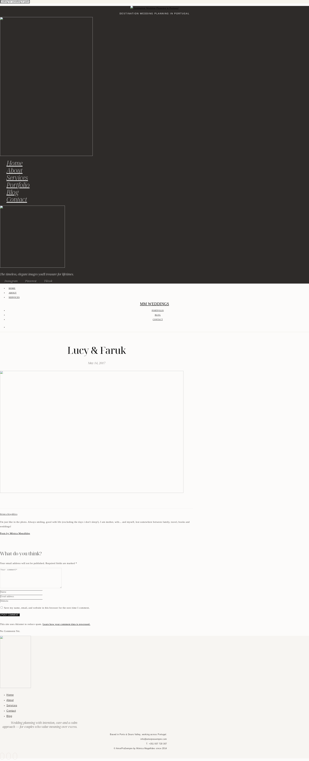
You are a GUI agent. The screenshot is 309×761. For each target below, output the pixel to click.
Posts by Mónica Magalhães (15, 533)
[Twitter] (6, 503)
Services (17, 177)
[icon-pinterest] (8, 756)
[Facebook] (2, 503)
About (14, 170)
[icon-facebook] (2, 756)
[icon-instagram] (15, 756)
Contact (16, 199)
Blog (12, 192)
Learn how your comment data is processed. (66, 624)
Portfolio (18, 184)
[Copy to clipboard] (13, 503)
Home (14, 163)
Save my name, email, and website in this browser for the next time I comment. (47, 608)
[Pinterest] (10, 503)
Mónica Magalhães (8, 514)
